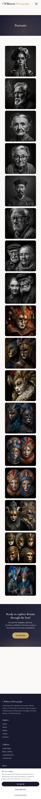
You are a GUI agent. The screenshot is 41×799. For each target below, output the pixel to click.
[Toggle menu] (36, 4)
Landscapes (7, 748)
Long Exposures (8, 755)
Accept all (20, 784)
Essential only (20, 789)
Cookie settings (20, 795)
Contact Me (20, 635)
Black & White (7, 752)
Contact (6, 737)
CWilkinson (16, 3)
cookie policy (25, 779)
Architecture (7, 758)
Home (5, 724)
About (5, 727)
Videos (5, 734)
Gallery (5, 730)
